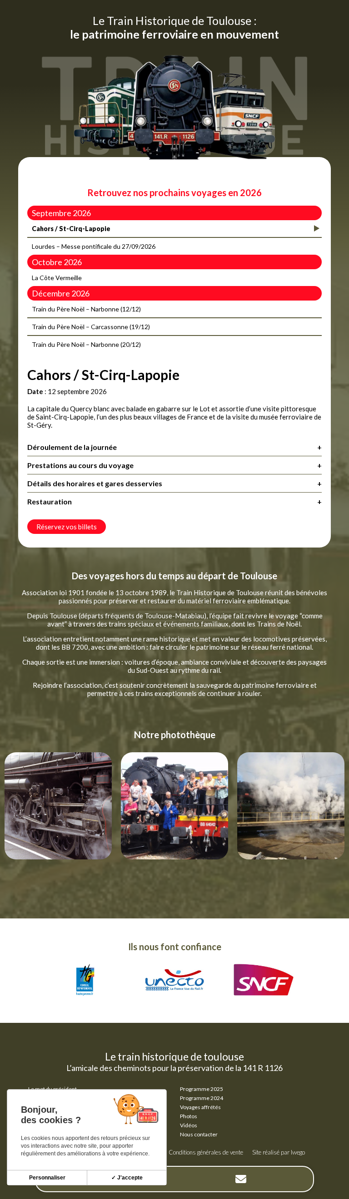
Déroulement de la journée (174, 447)
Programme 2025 (201, 1089)
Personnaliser (47, 1177)
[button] (11, 967)
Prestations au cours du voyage (174, 465)
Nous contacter (199, 1134)
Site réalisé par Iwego (278, 1152)
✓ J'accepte (127, 1177)
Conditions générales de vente (206, 1152)
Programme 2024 (201, 1098)
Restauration (174, 501)
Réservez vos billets (66, 527)
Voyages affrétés (200, 1107)
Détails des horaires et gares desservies (174, 483)
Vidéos (188, 1125)
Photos (188, 1116)
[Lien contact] (241, 1179)
